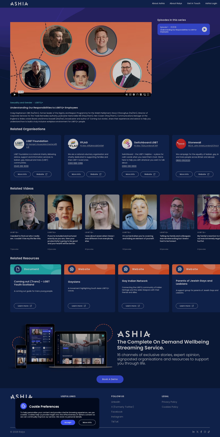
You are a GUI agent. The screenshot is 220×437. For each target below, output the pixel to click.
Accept (68, 422)
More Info (87, 422)
